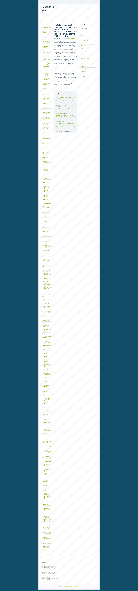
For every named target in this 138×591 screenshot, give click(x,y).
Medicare (82, 73)
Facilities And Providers (85, 50)
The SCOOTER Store (84, 79)
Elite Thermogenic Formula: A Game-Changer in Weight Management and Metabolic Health (46, 126)
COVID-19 (82, 48)
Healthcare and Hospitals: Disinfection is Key (47, 154)
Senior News (83, 76)
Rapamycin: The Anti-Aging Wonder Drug (47, 329)
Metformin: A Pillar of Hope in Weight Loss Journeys (47, 493)
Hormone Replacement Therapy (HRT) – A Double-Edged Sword (47, 178)
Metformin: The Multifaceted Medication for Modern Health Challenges (47, 499)
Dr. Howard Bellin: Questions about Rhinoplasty (46, 113)
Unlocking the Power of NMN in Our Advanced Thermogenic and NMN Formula (47, 276)
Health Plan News (48, 8)
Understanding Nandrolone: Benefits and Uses (47, 505)
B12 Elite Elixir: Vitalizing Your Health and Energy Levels (47, 74)
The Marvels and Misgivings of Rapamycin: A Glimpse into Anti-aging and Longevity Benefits (47, 451)
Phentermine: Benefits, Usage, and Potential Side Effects (47, 312)
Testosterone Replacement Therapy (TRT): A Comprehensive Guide (47, 417)
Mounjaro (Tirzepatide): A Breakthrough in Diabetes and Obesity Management (47, 262)
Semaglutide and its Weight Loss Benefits (47, 347)
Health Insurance (46, 143)
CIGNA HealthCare (84, 45)
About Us (44, 37)
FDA (81, 53)
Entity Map (44, 560)
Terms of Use (45, 389)
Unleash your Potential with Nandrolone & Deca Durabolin (47, 527)
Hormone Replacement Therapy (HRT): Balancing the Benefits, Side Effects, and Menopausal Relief (47, 194)
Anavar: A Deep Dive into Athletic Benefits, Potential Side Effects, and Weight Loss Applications (47, 53)
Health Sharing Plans (47, 149)
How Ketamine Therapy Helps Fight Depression (47, 220)
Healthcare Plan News (63, 87)
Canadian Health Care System (86, 43)
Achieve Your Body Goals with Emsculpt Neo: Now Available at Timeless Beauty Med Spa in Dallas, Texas (47, 468)
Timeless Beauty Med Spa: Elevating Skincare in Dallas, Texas (47, 461)
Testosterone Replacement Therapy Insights (47, 393)
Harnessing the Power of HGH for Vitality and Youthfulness (47, 140)
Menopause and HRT (47, 256)
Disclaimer (45, 109)
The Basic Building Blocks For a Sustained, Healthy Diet (47, 441)
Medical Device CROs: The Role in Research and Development (47, 246)
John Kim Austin (46, 231)
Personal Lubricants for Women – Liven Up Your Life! (47, 307)
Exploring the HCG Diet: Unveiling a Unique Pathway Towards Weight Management (47, 398)
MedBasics (83, 66)
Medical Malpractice (84, 71)
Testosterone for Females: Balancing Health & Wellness (47, 403)
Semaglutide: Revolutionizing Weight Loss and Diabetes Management (47, 365)
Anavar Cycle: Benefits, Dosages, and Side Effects (47, 58)
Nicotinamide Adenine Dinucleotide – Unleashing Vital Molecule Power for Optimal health (47, 269)
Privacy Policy (45, 316)
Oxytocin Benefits (46, 281)
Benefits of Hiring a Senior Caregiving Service (46, 79)
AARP (82, 35)
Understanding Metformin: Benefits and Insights (46, 489)
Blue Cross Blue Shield (85, 40)
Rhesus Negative (46, 333)
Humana (82, 63)
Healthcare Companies (85, 58)
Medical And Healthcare (85, 68)
